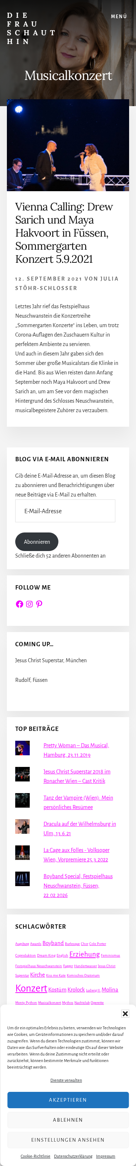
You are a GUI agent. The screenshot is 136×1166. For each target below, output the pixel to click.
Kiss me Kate (56, 975)
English (62, 955)
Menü (119, 16)
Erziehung (84, 954)
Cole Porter (97, 944)
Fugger (68, 966)
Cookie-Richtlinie (35, 1156)
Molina (110, 990)
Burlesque (72, 944)
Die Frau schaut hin (32, 28)
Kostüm (57, 990)
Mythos (67, 1003)
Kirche (37, 975)
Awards (35, 944)
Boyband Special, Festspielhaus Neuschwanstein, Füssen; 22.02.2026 (78, 885)
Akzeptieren (68, 1100)
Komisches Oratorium (83, 975)
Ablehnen (68, 1120)
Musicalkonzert (49, 1003)
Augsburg (22, 944)
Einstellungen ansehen (68, 1140)
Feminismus (110, 955)
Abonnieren (37, 542)
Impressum (105, 1156)
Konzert (31, 988)
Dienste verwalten (66, 1080)
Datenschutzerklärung (73, 1156)
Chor (84, 944)
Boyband (53, 943)
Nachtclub (82, 1003)
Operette (97, 1003)
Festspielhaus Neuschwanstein (38, 966)
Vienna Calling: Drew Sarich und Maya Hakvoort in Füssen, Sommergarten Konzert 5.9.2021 (64, 233)
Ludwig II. (93, 990)
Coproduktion (25, 955)
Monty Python (26, 1003)
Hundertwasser (85, 966)
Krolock (76, 990)
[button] (125, 1013)
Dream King (46, 955)
